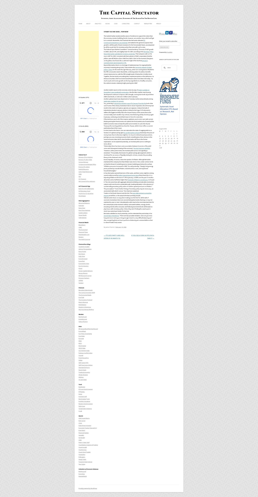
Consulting (126, 24)
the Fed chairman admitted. (142, 148)
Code (115, 24)
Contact (137, 24)
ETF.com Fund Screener (86, 389)
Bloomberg (82, 225)
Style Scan (82, 406)
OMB (80, 174)
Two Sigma (82, 464)
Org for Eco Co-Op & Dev (86, 193)
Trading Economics (84, 372)
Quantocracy (83, 450)
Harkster (81, 205)
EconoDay (82, 474)
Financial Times (83, 232)
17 (160, 141)
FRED (80, 341)
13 (168, 138)
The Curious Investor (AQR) (87, 293)
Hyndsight (82, 438)
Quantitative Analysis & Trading (88, 445)
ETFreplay (82, 392)
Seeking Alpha (83, 213)
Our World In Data (84, 351)
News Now (82, 208)
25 (163, 143)
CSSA (80, 423)
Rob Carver (82, 421)
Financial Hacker (84, 433)
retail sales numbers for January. (114, 101)
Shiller (80, 360)
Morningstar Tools (84, 399)
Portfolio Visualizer (84, 401)
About (88, 24)
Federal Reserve (84, 169)
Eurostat (81, 338)
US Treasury (82, 179)
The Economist (83, 230)
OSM (80, 440)
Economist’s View (84, 264)
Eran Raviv (82, 430)
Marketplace (82, 305)
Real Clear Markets (84, 210)
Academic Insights (84, 247)
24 (160, 143)
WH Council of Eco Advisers (87, 181)
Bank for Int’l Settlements (86, 189)
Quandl (81, 355)
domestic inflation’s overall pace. (138, 180)
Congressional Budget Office (87, 164)
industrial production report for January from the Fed (130, 103)
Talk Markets (82, 218)
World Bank (82, 196)
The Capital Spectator (129, 12)
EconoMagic (82, 331)
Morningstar (82, 346)
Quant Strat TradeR (85, 452)
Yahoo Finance (83, 322)
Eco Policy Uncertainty (85, 334)
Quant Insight (83, 447)
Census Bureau (83, 162)
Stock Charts (82, 370)
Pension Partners (84, 278)
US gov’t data (83, 380)
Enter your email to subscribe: (168, 41)
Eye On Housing (83, 266)
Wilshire (81, 377)
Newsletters (148, 24)
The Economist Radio (85, 295)
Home (80, 24)
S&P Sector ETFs (83, 363)
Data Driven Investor (85, 425)
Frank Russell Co (84, 358)
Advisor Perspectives (85, 249)
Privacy (158, 24)
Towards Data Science (85, 462)
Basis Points (82, 251)
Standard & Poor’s (84, 367)
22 (174, 141)
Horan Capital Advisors (86, 271)
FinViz (80, 394)
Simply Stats (82, 459)
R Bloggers (82, 457)
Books (108, 24)
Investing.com (83, 319)
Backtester (82, 387)
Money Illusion (83, 273)
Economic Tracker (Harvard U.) (88, 428)
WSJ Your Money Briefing (86, 309)
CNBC (80, 227)
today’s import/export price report (128, 175)
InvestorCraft (83, 396)
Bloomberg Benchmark (86, 290)
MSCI (80, 343)
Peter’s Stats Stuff (84, 442)
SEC (80, 176)
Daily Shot (82, 256)
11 (163, 138)
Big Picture (82, 254)
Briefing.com (82, 471)
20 (168, 141)
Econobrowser (83, 259)
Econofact (82, 261)
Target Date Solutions (85, 409)
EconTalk (81, 297)
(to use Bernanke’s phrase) (131, 133)
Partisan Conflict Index (85, 353)
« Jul (160, 147)
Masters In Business (85, 307)
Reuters (81, 237)
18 (163, 141)
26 (165, 143)
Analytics (98, 24)
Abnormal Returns (84, 203)
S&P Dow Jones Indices (86, 365)
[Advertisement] (89, 61)
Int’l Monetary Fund (84, 191)
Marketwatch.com (84, 235)
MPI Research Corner (85, 276)
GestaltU (81, 435)
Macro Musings (83, 302)
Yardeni (81, 283)
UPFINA (81, 280)
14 (171, 138)
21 (171, 141)
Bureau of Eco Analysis (86, 157)
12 (165, 138)
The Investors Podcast (85, 300)
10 (160, 138)
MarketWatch (83, 476)
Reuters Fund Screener (86, 404)
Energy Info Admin (84, 167)
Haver (80, 268)
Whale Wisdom (83, 375)
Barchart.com (83, 317)
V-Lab (80, 411)
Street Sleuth (83, 215)
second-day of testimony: (111, 216)
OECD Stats (82, 348)
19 (165, 141)
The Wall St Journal (84, 239)
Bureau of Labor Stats (85, 160)
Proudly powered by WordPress (88, 488)
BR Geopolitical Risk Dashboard (88, 329)
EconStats (82, 336)
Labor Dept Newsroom (85, 172)
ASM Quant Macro (84, 418)
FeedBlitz (169, 52)
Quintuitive (82, 454)
